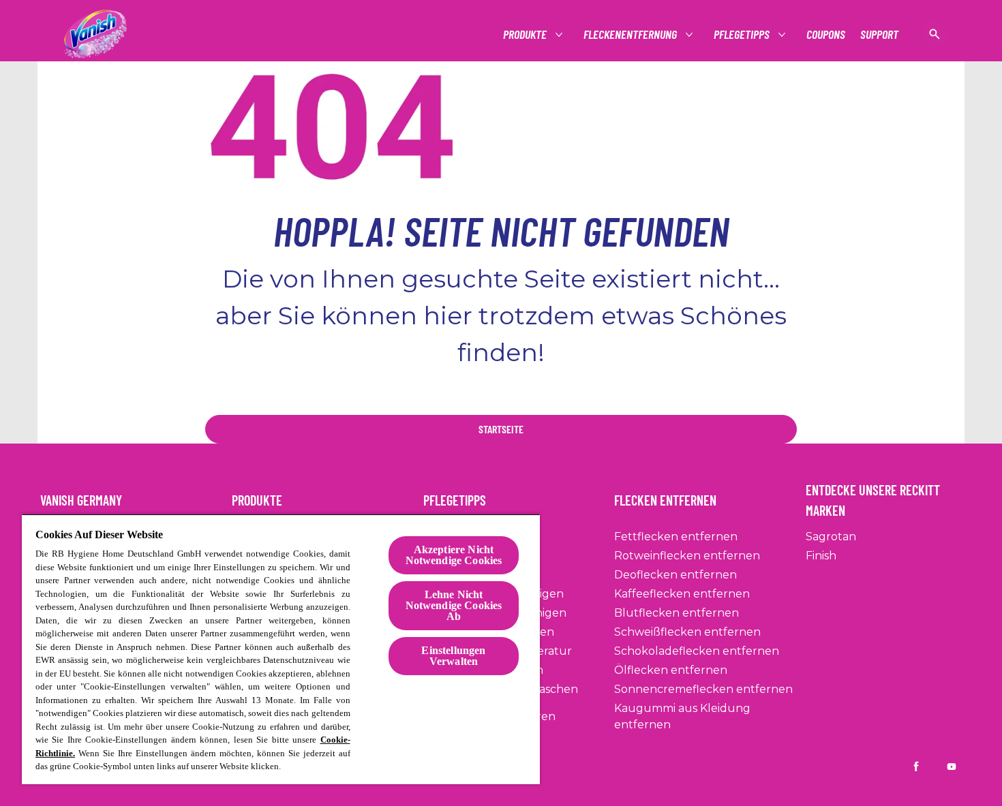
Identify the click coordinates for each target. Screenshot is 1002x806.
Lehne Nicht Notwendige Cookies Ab (454, 605)
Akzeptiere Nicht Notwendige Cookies (454, 555)
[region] (281, 649)
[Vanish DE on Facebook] (916, 766)
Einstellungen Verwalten (453, 656)
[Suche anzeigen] (934, 34)
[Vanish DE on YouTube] (951, 766)
